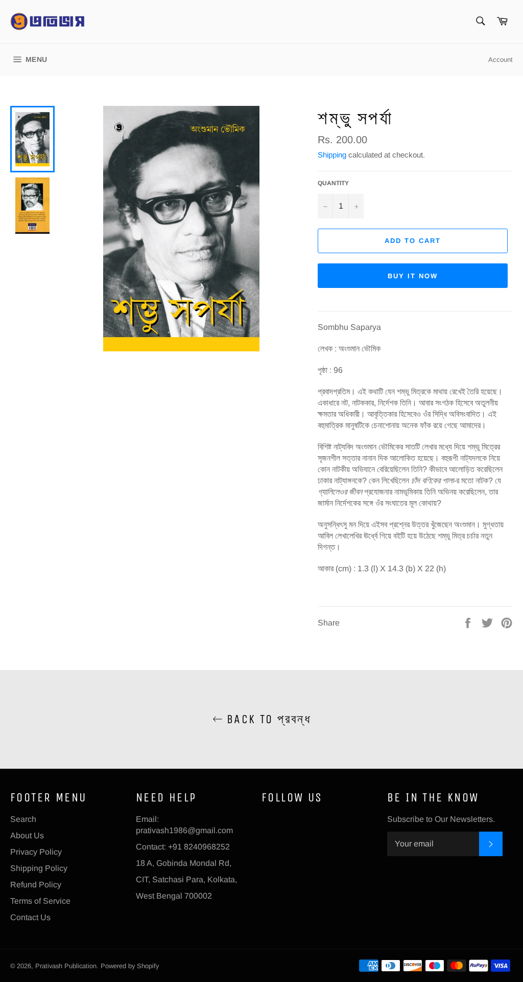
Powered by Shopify (130, 966)
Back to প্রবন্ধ (267, 719)
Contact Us (30, 917)
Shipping (332, 154)
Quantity (333, 183)
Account (500, 59)
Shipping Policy (38, 868)
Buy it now (413, 276)
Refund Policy (35, 884)
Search (23, 819)
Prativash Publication (66, 966)
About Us (27, 835)
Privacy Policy (36, 851)
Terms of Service (40, 901)
